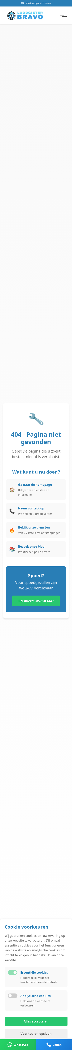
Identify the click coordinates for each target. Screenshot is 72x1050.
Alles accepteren (36, 1021)
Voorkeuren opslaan (36, 1033)
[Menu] (62, 15)
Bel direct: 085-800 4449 (36, 601)
